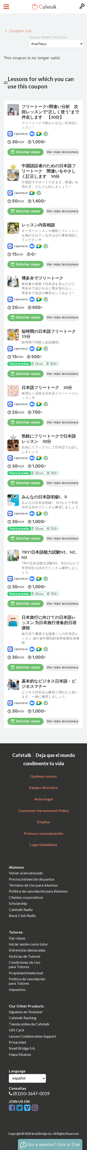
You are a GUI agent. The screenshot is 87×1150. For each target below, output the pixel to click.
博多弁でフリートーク (42, 278)
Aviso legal (43, 799)
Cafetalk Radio (21, 909)
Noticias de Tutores (24, 956)
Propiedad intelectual (26, 973)
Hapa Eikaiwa (20, 1054)
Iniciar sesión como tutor (28, 944)
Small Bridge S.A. (22, 1048)
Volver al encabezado (26, 873)
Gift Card (16, 1030)
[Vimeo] (28, 1107)
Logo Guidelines (43, 844)
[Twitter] (20, 1107)
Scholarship (18, 903)
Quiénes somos (43, 776)
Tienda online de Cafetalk (29, 1024)
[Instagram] (35, 1107)
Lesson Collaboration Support (32, 1036)
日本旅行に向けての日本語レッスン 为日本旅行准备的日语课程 (49, 622)
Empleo (43, 822)
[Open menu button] (5, 6)
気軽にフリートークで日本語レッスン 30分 (49, 439)
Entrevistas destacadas (27, 950)
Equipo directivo (43, 787)
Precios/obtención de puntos (32, 879)
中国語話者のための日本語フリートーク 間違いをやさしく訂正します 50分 (49, 171)
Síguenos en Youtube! (26, 1012)
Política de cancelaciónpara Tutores (27, 981)
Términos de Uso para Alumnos (33, 885)
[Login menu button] (81, 6)
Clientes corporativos (26, 897)
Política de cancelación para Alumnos (38, 891)
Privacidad (17, 1042)
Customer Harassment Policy (43, 810)
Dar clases (17, 938)
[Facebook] (12, 1107)
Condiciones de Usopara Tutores (24, 964)
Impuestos (17, 989)
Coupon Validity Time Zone (48, 37)
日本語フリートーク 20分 (49, 387)
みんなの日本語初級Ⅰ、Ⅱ (44, 496)
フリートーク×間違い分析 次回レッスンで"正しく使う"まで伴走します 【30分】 (50, 112)
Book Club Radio (22, 915)
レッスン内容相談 (38, 224)
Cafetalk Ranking (22, 1018)
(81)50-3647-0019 (31, 1093)
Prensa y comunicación (43, 833)
